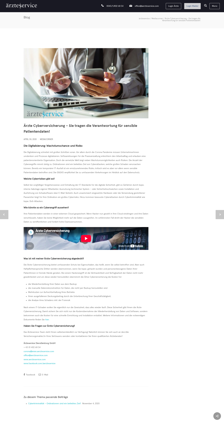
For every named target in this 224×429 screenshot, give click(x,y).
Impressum (133, 424)
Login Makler (192, 6)
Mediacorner (157, 19)
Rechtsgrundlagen (103, 424)
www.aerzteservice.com (35, 359)
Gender (119, 424)
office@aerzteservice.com (147, 6)
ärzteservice (144, 19)
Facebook (30, 375)
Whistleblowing (164, 424)
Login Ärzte (173, 6)
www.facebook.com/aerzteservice (39, 363)
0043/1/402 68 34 (115, 6)
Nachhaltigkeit (83, 424)
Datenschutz (66, 424)
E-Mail (44, 375)
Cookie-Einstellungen (46, 424)
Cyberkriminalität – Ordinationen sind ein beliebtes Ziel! (54, 404)
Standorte (147, 424)
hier (47, 320)
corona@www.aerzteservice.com (39, 351)
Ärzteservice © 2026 (185, 424)
